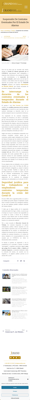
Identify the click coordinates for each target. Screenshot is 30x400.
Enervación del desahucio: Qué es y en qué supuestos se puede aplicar (19, 299)
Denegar (15, 391)
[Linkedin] (16, 357)
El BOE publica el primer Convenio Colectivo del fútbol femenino (19, 288)
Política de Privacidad (15, 398)
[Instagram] (19, 357)
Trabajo (13, 30)
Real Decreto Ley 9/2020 (20, 105)
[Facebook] (10, 357)
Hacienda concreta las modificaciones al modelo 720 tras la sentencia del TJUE (19, 275)
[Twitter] (13, 357)
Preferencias (15, 395)
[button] (28, 379)
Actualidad (7, 30)
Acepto (15, 387)
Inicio (2, 30)
